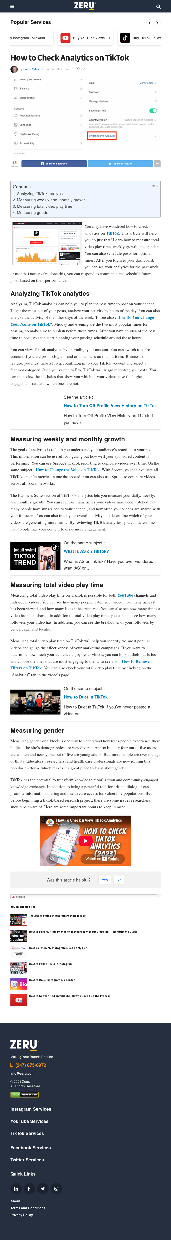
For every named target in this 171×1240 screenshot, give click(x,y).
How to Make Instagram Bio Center (52, 980)
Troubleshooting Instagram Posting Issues (57, 915)
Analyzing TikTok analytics (40, 193)
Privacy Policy (21, 1214)
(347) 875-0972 (30, 1065)
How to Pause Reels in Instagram (51, 964)
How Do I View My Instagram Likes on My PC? (58, 948)
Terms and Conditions (27, 1207)
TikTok (49, 69)
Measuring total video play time (44, 206)
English (20, 896)
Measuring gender (33, 212)
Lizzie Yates (31, 69)
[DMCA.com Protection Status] (24, 1094)
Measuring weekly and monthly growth (51, 199)
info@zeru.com (22, 1073)
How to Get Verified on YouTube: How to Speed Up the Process (70, 996)
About (15, 1201)
